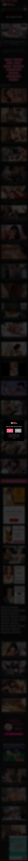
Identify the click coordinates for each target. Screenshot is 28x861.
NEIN (18, 430)
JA (10, 430)
